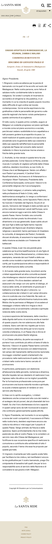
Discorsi (5, 16)
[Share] (49, 26)
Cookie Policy (26, 534)
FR (24, 37)
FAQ (26, 527)
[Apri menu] (48, 5)
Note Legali (26, 530)
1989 (12, 16)
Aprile (18, 16)
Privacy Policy (26, 537)
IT (28, 37)
